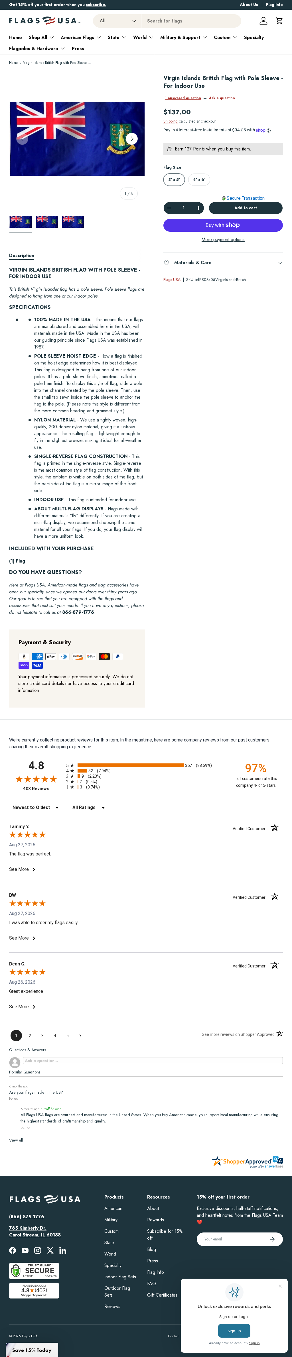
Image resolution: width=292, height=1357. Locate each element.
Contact (173, 1336)
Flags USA (172, 279)
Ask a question (222, 98)
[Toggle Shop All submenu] (51, 37)
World (140, 37)
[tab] (21, 255)
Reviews (112, 1306)
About (153, 1208)
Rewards (155, 1220)
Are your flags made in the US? (36, 1092)
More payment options (223, 239)
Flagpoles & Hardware (33, 48)
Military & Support (180, 37)
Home (15, 37)
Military (110, 1220)
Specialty (254, 37)
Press (78, 48)
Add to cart (245, 208)
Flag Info (274, 4)
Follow (13, 1098)
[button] (279, 21)
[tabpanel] (77, 441)
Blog (151, 1249)
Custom (222, 37)
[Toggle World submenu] (151, 37)
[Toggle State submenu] (124, 37)
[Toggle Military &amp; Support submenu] (204, 37)
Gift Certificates (162, 1295)
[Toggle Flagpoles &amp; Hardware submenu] (62, 48)
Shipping (170, 121)
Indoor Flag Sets (120, 1277)
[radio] (146, 765)
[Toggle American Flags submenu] (98, 37)
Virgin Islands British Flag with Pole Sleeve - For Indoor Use (57, 62)
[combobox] (167, 21)
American (113, 1208)
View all (16, 1140)
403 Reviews (43, 788)
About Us (249, 4)
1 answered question (183, 98)
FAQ (151, 1283)
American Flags (77, 37)
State (113, 37)
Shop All (38, 37)
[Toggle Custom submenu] (235, 37)
